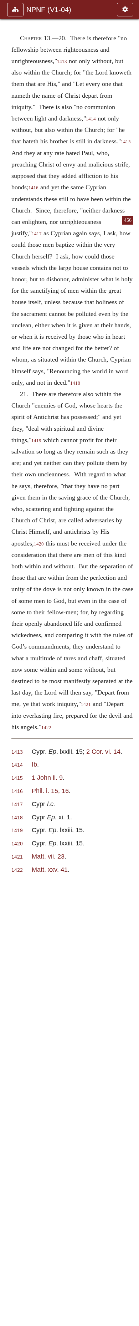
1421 (86, 704)
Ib (34, 764)
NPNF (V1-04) (48, 10)
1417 (37, 233)
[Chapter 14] (131, 663)
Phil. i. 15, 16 (50, 790)
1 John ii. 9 (47, 777)
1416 (33, 187)
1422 (46, 727)
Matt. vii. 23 (48, 856)
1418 (75, 383)
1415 (17, 778)
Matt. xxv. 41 (50, 869)
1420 (39, 544)
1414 (91, 119)
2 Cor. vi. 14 (103, 751)
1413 (62, 61)
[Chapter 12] (8, 663)
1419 (36, 440)
